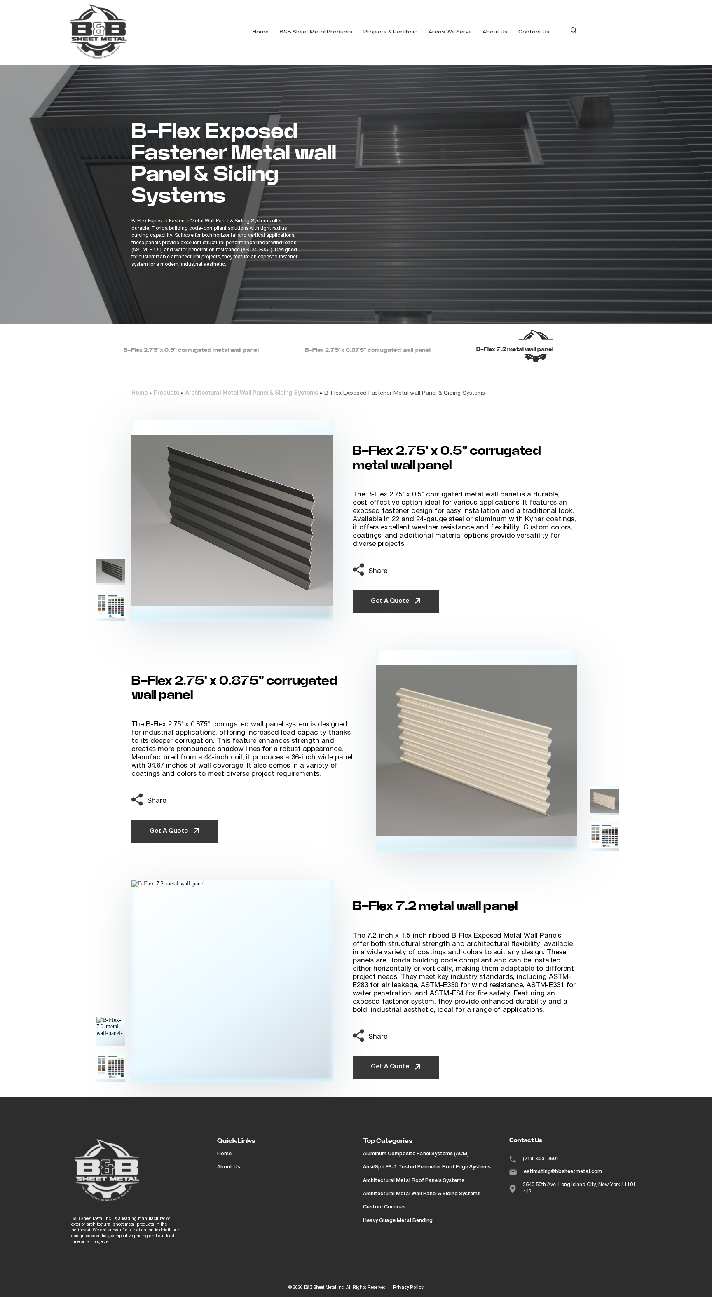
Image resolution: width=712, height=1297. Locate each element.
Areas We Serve (450, 32)
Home (261, 32)
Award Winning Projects (405, 44)
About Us (495, 32)
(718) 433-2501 (541, 1159)
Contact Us (534, 32)
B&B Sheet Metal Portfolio (408, 60)
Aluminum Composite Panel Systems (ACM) (416, 1154)
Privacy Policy (408, 1288)
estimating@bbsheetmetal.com (563, 1171)
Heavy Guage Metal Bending (398, 1220)
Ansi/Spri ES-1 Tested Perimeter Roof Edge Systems (427, 1167)
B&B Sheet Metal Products (316, 32)
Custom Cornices (384, 1207)
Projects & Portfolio (390, 32)
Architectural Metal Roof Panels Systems (413, 1180)
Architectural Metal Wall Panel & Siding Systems (251, 393)
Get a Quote (391, 601)
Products (166, 393)
